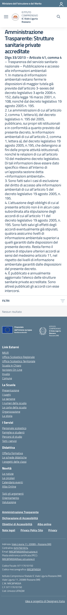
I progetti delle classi (14, 462)
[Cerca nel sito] (58, 17)
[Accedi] (61, 4)
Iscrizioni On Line (12, 370)
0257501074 (21, 548)
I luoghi (6, 394)
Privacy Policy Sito (32, 530)
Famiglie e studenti (13, 432)
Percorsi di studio (12, 436)
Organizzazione (11, 411)
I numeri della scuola (14, 403)
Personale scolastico (14, 428)
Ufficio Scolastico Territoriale (18, 361)
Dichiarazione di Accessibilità (20, 518)
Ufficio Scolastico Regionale (18, 357)
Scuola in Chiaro (11, 365)
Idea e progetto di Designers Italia (45, 601)
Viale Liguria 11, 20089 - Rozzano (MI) (31, 544)
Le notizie (8, 474)
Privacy (52, 530)
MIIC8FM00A (34, 569)
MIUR (5, 353)
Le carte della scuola (14, 407)
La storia (7, 416)
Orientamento (10, 498)
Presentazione (10, 390)
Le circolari (8, 478)
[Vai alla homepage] (15, 17)
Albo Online (9, 486)
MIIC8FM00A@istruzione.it (23, 551)
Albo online (44, 524)
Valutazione (9, 502)
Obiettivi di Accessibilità (17, 524)
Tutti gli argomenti (13, 493)
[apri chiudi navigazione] (6, 17)
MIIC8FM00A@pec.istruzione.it (18, 559)
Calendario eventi (12, 482)
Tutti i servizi (9, 441)
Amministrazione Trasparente (20, 512)
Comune (7, 378)
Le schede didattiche (14, 457)
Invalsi (6, 374)
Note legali (8, 530)
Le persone (8, 399)
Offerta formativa (12, 453)
